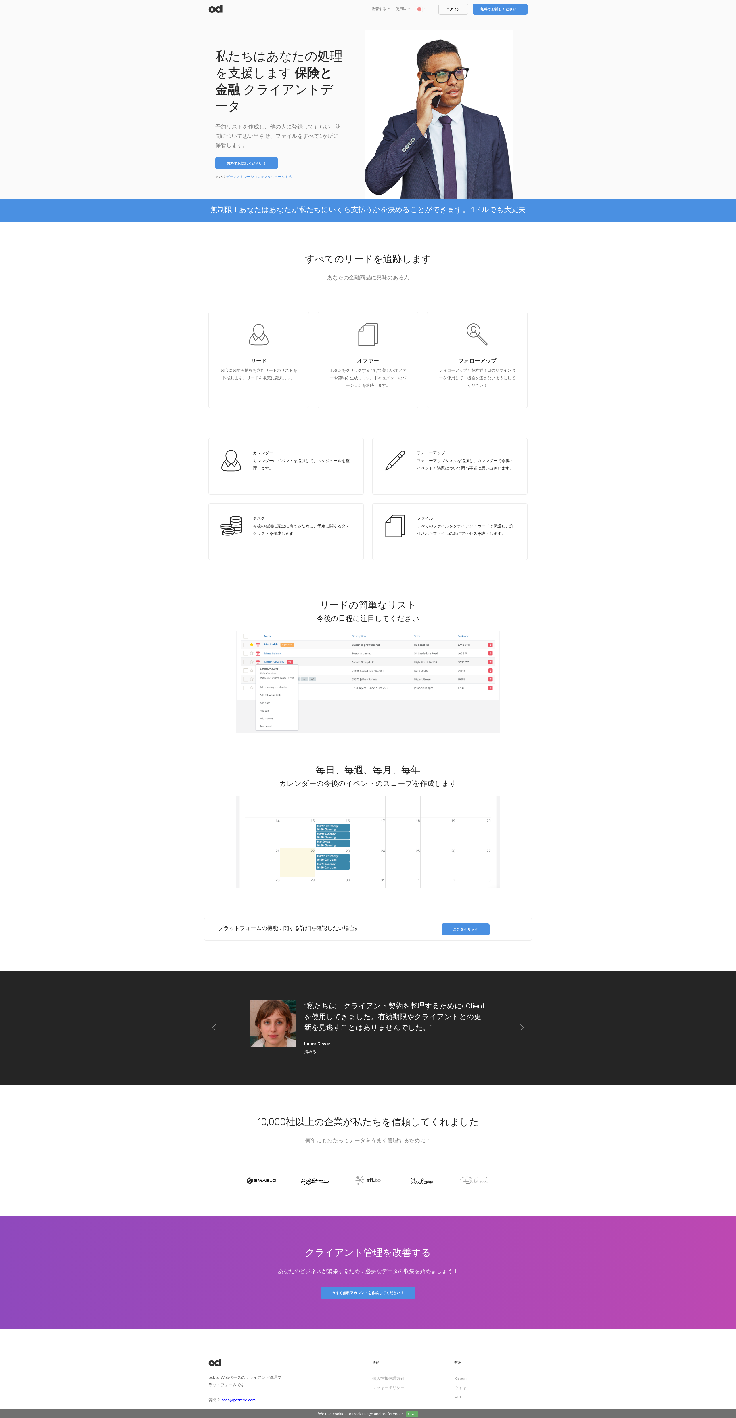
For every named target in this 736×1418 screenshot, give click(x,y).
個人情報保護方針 (388, 1378)
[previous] (214, 1028)
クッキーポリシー (388, 1387)
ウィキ (460, 1387)
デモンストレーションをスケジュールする (259, 176)
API (457, 1396)
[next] (522, 1028)
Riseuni (460, 1378)
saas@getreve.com (238, 1399)
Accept (412, 1414)
